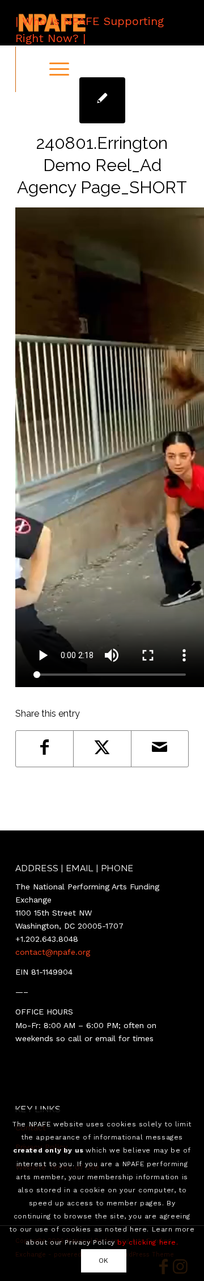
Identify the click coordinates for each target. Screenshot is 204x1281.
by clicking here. (147, 1242)
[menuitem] (27, 69)
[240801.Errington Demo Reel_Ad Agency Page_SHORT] (102, 100)
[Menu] (53, 69)
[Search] (27, 69)
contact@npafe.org (52, 951)
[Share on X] (102, 749)
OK (104, 1261)
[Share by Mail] (159, 749)
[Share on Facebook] (44, 749)
